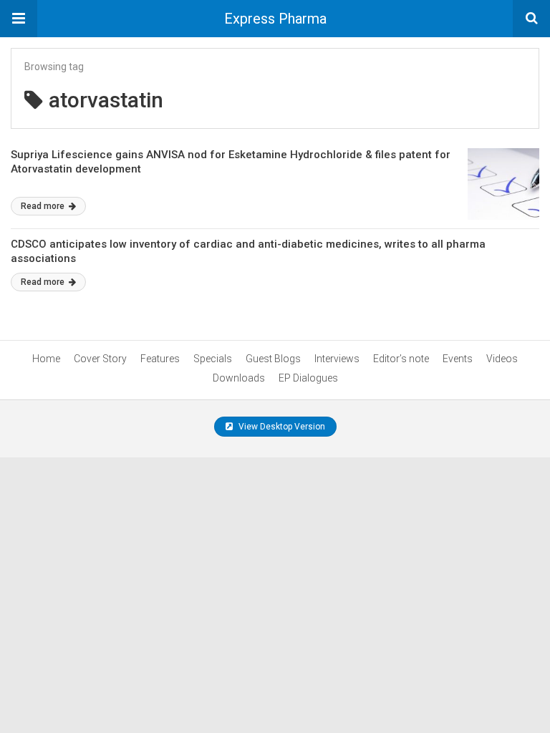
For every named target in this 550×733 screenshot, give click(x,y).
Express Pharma (275, 18)
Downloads (239, 378)
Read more (44, 206)
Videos (502, 358)
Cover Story (100, 358)
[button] (18, 18)
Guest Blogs (273, 358)
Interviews (337, 358)
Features (160, 358)
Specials (212, 358)
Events (458, 358)
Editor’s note (401, 358)
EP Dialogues (308, 378)
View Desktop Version (280, 427)
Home (46, 358)
